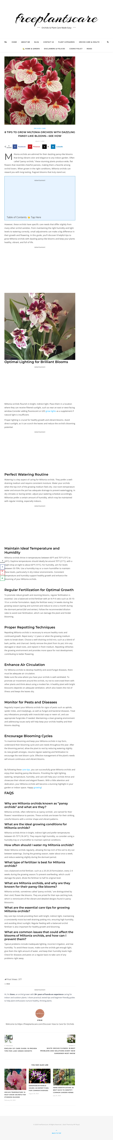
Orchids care (40, 128)
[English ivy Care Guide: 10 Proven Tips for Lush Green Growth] (8, 1039)
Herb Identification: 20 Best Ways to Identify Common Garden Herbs (63, 1090)
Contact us (48, 42)
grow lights (51, 411)
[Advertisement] (39, 199)
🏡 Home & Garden (31, 49)
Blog (36, 42)
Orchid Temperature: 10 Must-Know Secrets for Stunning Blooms (15, 1094)
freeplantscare (56, 17)
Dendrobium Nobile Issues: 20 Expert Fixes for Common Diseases (39, 1088)
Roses (89, 49)
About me (25, 42)
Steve (8, 984)
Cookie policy (75, 49)
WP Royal (76, 1125)
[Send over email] (2, 578)
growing (37, 787)
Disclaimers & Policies (54, 49)
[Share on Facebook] (2, 566)
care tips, (26, 769)
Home (14, 42)
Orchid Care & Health (89, 42)
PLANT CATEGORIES (66, 42)
